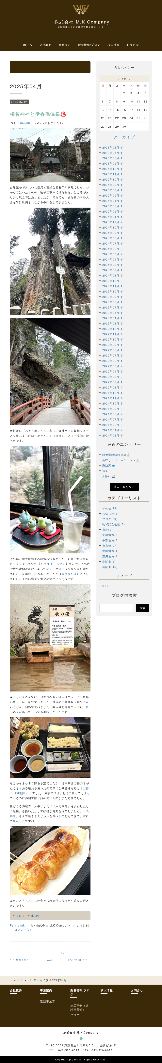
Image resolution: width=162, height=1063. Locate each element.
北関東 (35, 916)
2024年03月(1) (113, 265)
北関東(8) (109, 561)
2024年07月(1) (113, 243)
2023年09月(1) (113, 297)
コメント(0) (22, 929)
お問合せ (133, 45)
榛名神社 (26, 123)
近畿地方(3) (110, 535)
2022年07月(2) (113, 355)
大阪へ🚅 (108, 476)
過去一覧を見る (124, 487)
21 (110, 118)
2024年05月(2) (113, 254)
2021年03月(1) (113, 435)
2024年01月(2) (113, 275)
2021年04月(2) (113, 430)
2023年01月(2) (113, 323)
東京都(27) (110, 545)
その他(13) (110, 508)
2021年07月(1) (113, 419)
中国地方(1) (110, 551)
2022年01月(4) (113, 387)
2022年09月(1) (113, 345)
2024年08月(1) (113, 238)
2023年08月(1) (113, 302)
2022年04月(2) (113, 371)
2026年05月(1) (113, 153)
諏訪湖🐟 (108, 465)
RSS (105, 586)
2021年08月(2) (113, 414)
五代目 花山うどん (53, 564)
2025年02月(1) (113, 211)
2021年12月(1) (113, 393)
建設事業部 (47, 1001)
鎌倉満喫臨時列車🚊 (116, 455)
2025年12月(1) (113, 169)
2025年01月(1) (113, 217)
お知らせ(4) (110, 514)
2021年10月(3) (113, 403)
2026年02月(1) (113, 163)
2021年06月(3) (113, 425)
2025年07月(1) (113, 190)
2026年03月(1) (113, 158)
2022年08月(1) (113, 350)
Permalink (17, 925)
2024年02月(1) (113, 270)
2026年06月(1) (113, 147)
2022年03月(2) (113, 377)
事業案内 (46, 990)
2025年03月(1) (113, 206)
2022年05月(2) (113, 366)
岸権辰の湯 (69, 574)
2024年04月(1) (113, 259)
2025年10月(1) (113, 179)
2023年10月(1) (113, 291)
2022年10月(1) (113, 339)
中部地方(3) (110, 540)
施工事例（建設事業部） (79, 1007)
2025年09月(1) (113, 185)
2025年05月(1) (113, 195)
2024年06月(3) (113, 249)
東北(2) (107, 530)
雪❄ (105, 471)
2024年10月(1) (113, 227)
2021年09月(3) (113, 409)
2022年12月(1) (113, 329)
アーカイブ (124, 137)
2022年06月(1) (113, 361)
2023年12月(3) (113, 281)
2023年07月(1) (113, 307)
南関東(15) (110, 567)
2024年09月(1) (113, 233)
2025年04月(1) (113, 201)
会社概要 (45, 45)
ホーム (27, 45)
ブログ (20, 916)
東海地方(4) (110, 556)
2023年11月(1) (113, 286)
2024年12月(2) (113, 222)
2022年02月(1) (113, 382)
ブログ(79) (110, 519)
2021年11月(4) (113, 398)
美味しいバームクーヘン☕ (120, 460)
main (50, 960)
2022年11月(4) (113, 334)
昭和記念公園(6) (113, 524)
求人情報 (113, 45)
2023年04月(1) (113, 318)
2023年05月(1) (113, 313)
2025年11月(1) (113, 174)
